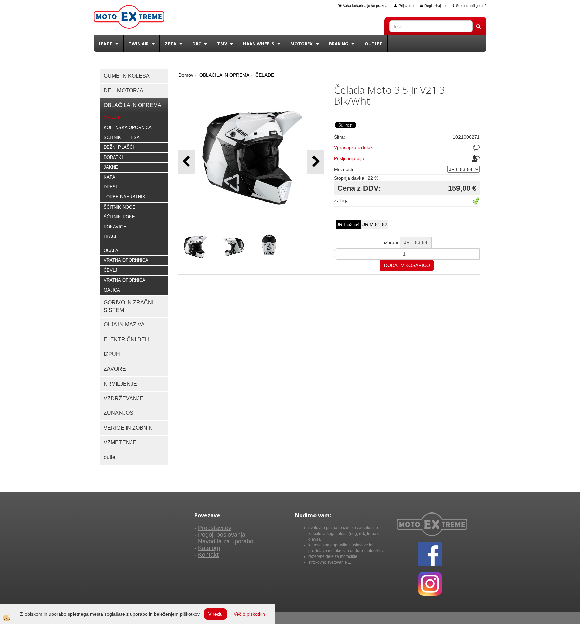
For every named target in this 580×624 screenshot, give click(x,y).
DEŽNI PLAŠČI (119, 147)
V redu (215, 614)
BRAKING (338, 44)
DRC (196, 44)
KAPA (109, 177)
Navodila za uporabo (225, 541)
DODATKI (113, 157)
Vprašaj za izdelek (353, 147)
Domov (185, 75)
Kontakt (208, 554)
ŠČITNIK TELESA (122, 137)
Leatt (105, 44)
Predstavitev (214, 528)
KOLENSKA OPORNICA (128, 127)
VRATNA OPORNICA (124, 280)
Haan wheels (258, 44)
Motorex (301, 44)
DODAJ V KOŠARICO (407, 265)
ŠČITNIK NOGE (119, 207)
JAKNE (111, 167)
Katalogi (209, 548)
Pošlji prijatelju (349, 158)
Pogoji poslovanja (221, 534)
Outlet (373, 44)
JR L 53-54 (348, 224)
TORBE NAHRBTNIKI (125, 196)
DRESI (110, 186)
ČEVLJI (111, 270)
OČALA (111, 250)
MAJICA (112, 290)
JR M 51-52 (374, 224)
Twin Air (139, 44)
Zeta (170, 44)
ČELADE (112, 117)
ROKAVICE (115, 226)
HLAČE (111, 236)
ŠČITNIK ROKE (119, 216)
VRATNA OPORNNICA (126, 260)
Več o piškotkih (249, 614)
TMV (222, 44)
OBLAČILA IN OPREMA (224, 75)
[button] (315, 162)
